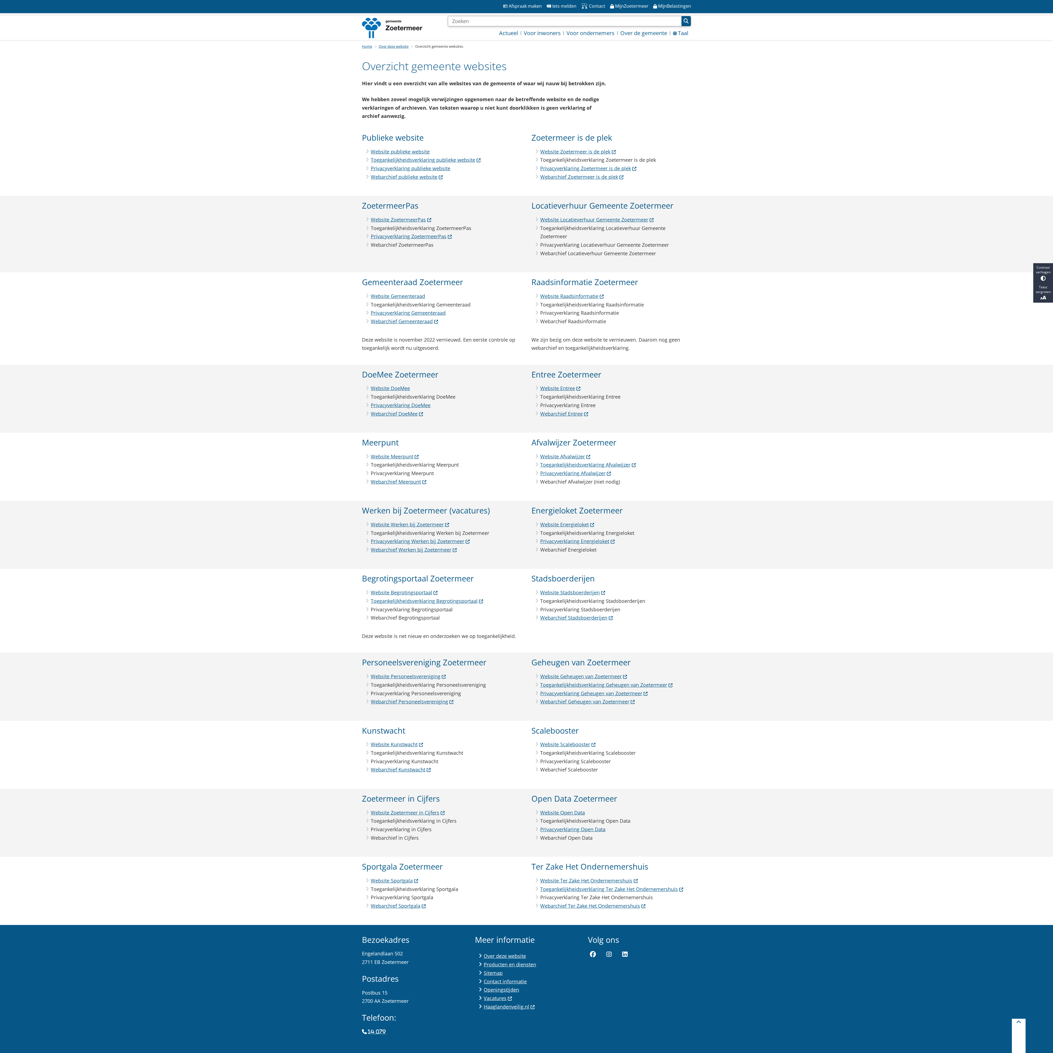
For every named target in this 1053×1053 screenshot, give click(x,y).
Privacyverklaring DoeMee (401, 405)
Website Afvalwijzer (562, 456)
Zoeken (686, 21)
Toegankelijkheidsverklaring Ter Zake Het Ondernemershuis (609, 889)
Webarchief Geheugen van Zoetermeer (584, 701)
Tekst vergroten (1043, 289)
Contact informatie (505, 981)
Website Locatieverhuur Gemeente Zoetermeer (594, 219)
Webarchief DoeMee (394, 413)
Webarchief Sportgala (395, 905)
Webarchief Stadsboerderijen (573, 617)
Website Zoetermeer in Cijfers (405, 812)
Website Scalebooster (565, 744)
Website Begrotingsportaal (401, 592)
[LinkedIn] (625, 954)
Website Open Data (562, 812)
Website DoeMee (390, 388)
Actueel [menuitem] (508, 33)
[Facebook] (593, 954)
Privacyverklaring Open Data (572, 829)
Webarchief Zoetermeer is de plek (579, 177)
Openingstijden (501, 989)
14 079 (377, 1031)
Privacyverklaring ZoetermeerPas (408, 236)
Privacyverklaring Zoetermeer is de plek (585, 168)
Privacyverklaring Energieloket (574, 541)
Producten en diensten (510, 964)
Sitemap (493, 973)
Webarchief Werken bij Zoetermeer (411, 549)
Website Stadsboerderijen (570, 592)
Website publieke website (400, 151)
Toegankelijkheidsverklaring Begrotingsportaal (424, 601)
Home (367, 46)
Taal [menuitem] (683, 33)
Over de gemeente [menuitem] (643, 33)
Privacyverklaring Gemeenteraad (408, 313)
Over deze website (394, 46)
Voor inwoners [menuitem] (542, 33)
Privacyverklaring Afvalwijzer (572, 473)
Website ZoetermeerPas (398, 219)
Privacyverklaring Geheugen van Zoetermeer (591, 693)
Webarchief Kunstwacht (398, 769)
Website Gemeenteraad (398, 296)
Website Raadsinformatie (569, 296)
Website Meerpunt (392, 456)
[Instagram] (609, 954)
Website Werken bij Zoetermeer (407, 524)
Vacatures (495, 998)
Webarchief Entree (561, 413)
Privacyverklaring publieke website (410, 168)
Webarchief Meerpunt (396, 481)
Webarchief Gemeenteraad (402, 321)
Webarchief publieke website (404, 177)
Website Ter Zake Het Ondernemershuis (586, 880)
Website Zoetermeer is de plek (575, 151)
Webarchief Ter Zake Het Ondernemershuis (590, 905)
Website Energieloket (564, 524)
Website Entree (557, 388)
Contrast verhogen (1043, 269)
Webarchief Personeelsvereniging (409, 701)
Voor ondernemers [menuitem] (591, 33)
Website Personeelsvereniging (405, 676)
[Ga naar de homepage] (392, 28)
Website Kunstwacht (394, 744)
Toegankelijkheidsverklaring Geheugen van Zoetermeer (603, 685)
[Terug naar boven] (1019, 1036)
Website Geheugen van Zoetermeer (581, 676)
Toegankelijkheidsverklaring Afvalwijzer (585, 464)
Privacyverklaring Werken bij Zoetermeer (417, 541)
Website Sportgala (392, 880)
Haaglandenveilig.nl (506, 1006)
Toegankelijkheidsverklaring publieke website (423, 160)
